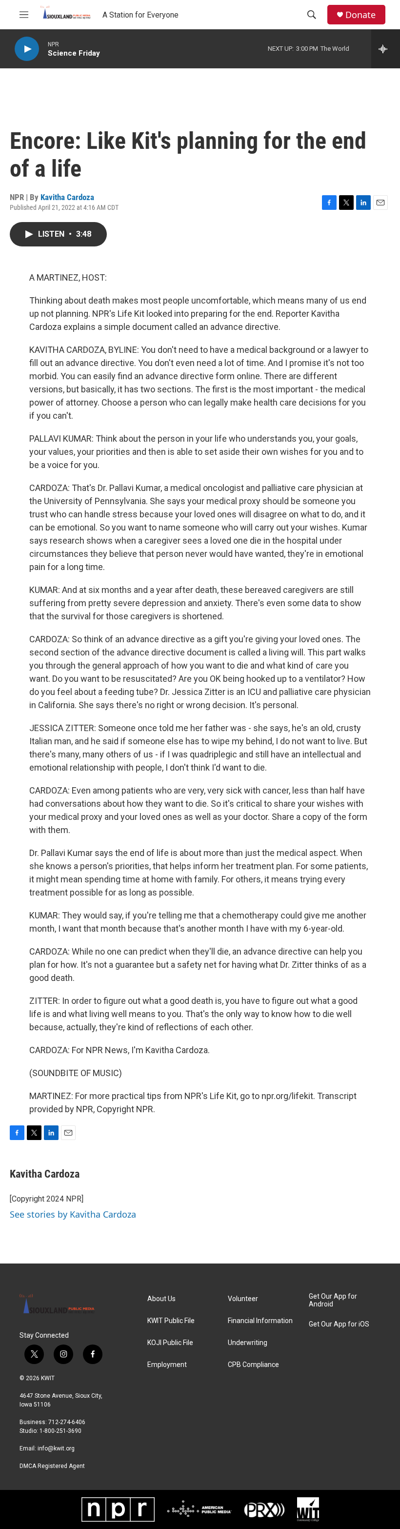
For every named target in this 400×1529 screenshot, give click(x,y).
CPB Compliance (253, 1364)
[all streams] (385, 48)
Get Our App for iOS (339, 1324)
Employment (167, 1364)
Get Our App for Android (333, 1300)
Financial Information (260, 1321)
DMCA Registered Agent (52, 1466)
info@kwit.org (56, 1448)
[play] (27, 49)
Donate (360, 15)
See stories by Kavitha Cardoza (73, 1214)
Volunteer (243, 1299)
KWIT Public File (171, 1321)
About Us (161, 1299)
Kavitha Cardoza (67, 197)
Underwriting (247, 1342)
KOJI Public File (170, 1342)
